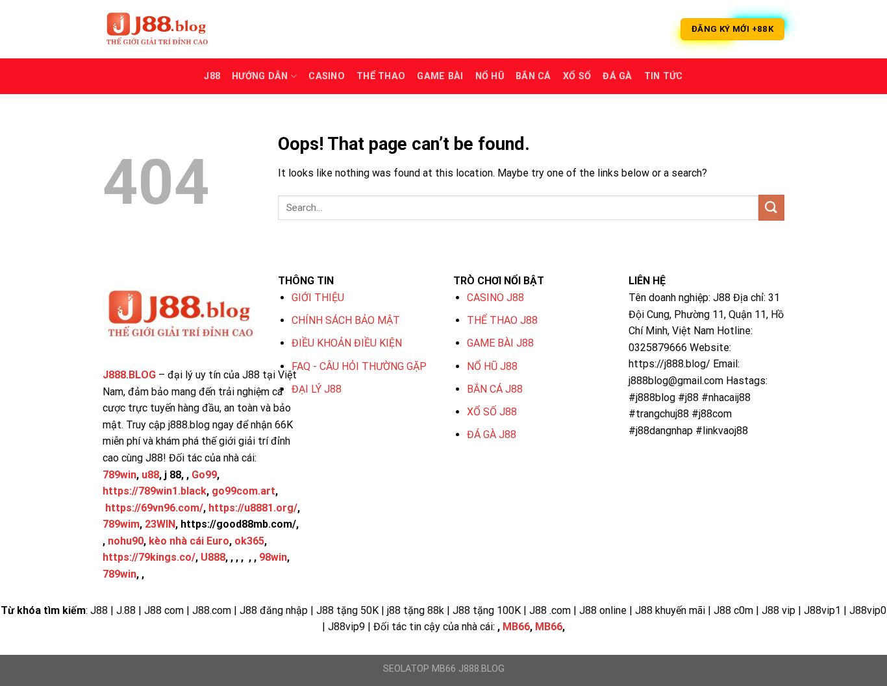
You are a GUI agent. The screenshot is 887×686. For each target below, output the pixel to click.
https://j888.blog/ (669, 364)
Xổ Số (577, 76)
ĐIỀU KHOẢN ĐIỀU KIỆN (347, 343)
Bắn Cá (533, 76)
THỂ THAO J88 (502, 320)
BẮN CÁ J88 (495, 389)
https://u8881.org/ (252, 508)
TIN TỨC (663, 76)
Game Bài (440, 76)
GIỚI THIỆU (318, 297)
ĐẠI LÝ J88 (317, 389)
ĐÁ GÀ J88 (491, 434)
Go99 (204, 475)
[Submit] (771, 207)
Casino (326, 76)
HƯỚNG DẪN (260, 76)
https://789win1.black (154, 491)
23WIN (160, 524)
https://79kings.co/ (149, 557)
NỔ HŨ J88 (492, 366)
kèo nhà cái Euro (189, 541)
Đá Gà (617, 76)
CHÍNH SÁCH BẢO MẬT (346, 320)
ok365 (249, 541)
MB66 (516, 626)
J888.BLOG (129, 375)
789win (119, 475)
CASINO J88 (495, 297)
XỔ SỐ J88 (492, 412)
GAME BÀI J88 (500, 343)
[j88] (167, 29)
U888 (213, 557)
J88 (212, 76)
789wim (121, 524)
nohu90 (126, 541)
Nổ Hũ (489, 76)
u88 (150, 475)
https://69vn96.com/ (154, 508)
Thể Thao (380, 76)
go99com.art (243, 491)
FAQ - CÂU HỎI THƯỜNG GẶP (359, 366)
